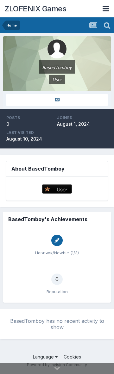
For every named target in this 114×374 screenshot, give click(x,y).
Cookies (72, 356)
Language (44, 356)
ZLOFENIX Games (35, 8)
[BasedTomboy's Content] (57, 100)
